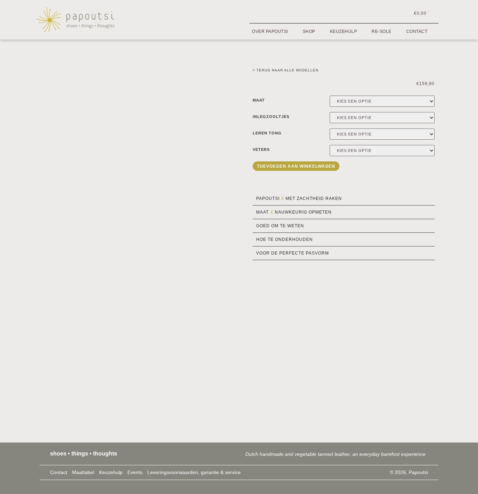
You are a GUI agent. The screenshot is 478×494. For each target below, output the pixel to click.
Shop (309, 31)
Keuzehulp (343, 31)
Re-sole (382, 31)
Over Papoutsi (270, 31)
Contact (417, 31)
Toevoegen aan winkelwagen (296, 166)
